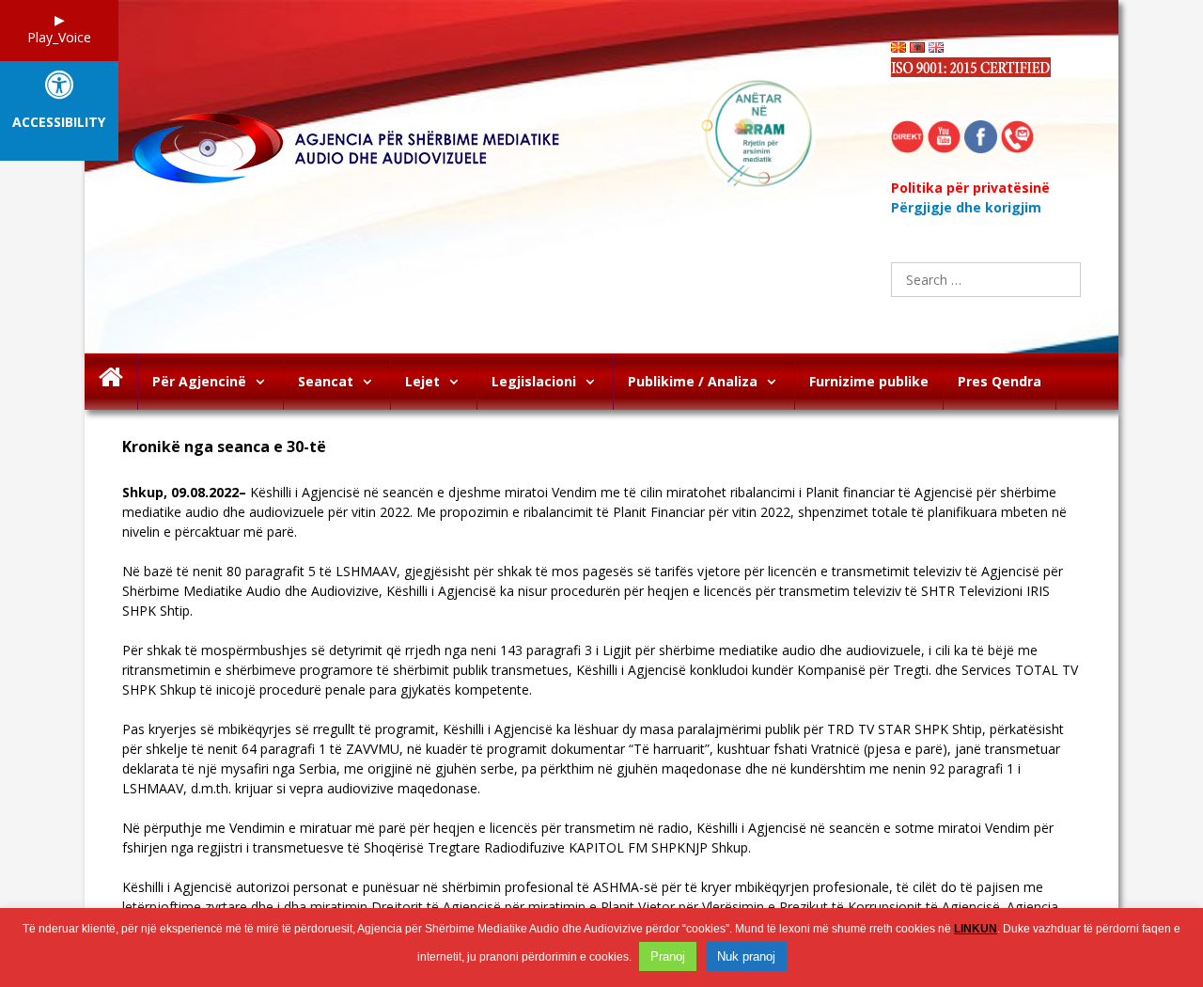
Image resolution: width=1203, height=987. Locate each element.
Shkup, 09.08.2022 (180, 492)
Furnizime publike (869, 381)
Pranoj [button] (667, 956)
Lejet (422, 381)
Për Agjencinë (199, 381)
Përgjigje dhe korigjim (966, 207)
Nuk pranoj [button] (746, 956)
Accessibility (58, 123)
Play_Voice (59, 37)
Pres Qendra (999, 381)
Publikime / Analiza (693, 381)
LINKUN (975, 928)
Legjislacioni (534, 381)
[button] (264, 381)
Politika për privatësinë (970, 187)
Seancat (325, 381)
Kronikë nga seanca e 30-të (224, 447)
